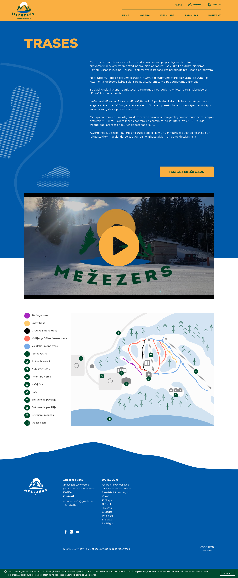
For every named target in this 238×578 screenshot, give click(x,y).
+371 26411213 (71, 505)
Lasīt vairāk (90, 575)
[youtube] (77, 531)
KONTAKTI (214, 15)
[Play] (119, 246)
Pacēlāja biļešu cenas (186, 172)
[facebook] (65, 531)
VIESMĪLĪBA (167, 15)
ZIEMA (125, 15)
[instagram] (71, 531)
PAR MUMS (191, 15)
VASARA (145, 15)
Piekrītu (227, 573)
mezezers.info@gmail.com (78, 501)
